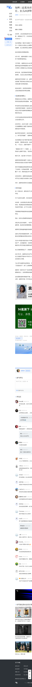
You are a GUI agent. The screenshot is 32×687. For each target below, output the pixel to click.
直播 (10, 22)
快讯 (10, 16)
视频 (10, 25)
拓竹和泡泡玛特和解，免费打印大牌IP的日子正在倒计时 (23, 637)
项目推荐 (18, 338)
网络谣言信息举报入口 (20, 678)
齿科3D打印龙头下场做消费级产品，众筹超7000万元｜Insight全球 (23, 620)
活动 (10, 30)
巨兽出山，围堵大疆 (20, 654)
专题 (10, 28)
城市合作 (17, 666)
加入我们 (26, 674)
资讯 (10, 19)
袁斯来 (16, 15)
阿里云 (29, 682)
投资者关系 (18, 674)
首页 (10, 13)
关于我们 (26, 669)
